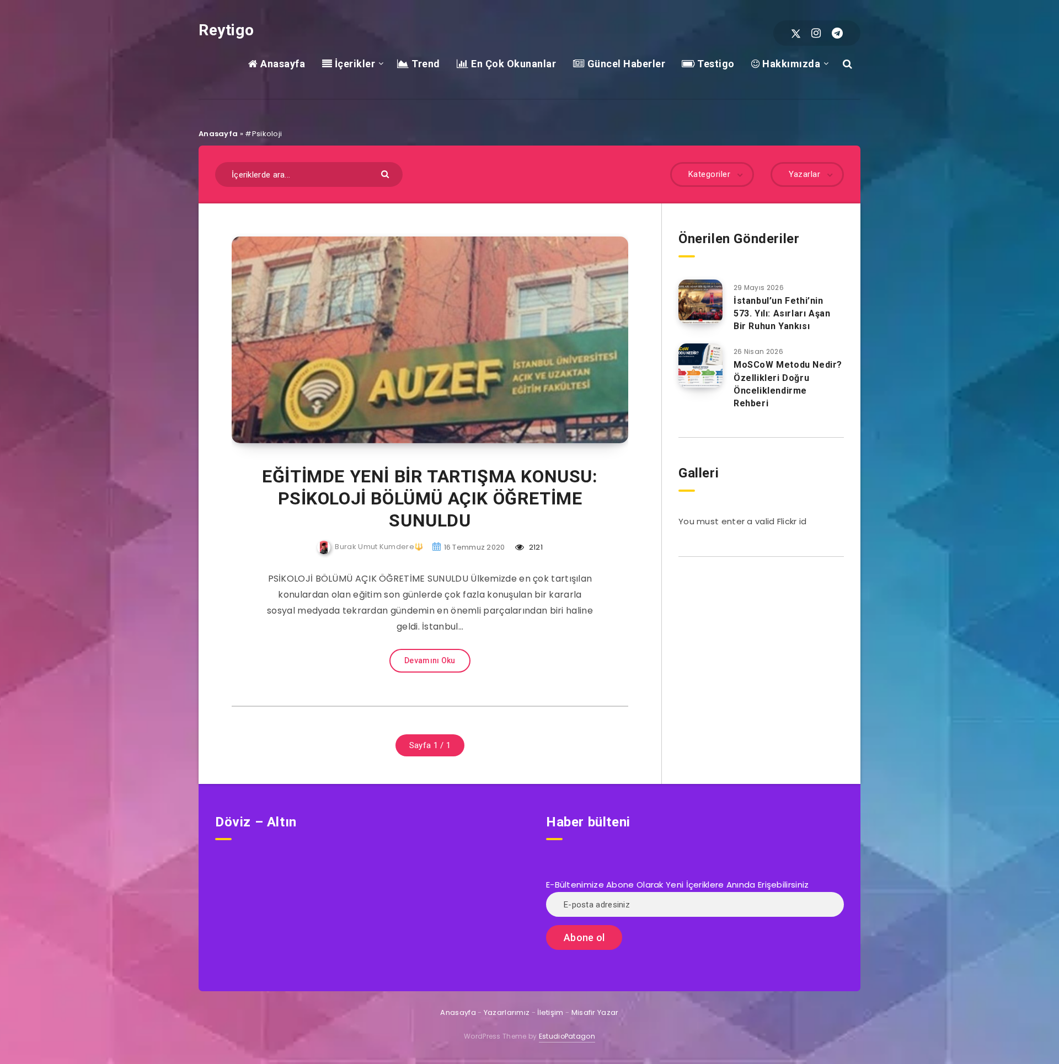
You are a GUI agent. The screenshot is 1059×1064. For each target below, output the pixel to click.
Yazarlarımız (507, 1012)
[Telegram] (837, 33)
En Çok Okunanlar (512, 63)
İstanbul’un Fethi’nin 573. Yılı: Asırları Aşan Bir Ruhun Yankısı (782, 313)
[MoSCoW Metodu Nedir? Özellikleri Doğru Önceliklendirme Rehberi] (700, 365)
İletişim (550, 1012)
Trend (424, 63)
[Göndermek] (386, 173)
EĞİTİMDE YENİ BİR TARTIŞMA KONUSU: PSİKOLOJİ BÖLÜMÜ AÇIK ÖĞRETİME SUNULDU (429, 498)
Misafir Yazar (595, 1012)
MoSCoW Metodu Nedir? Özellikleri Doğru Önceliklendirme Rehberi (788, 384)
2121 (535, 547)
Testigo (715, 63)
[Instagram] (816, 33)
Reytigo (226, 30)
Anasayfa (281, 63)
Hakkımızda (790, 63)
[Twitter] (796, 33)
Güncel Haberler (625, 63)
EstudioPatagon (567, 1036)
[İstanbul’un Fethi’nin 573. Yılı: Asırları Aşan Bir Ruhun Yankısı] (700, 302)
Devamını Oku (430, 660)
